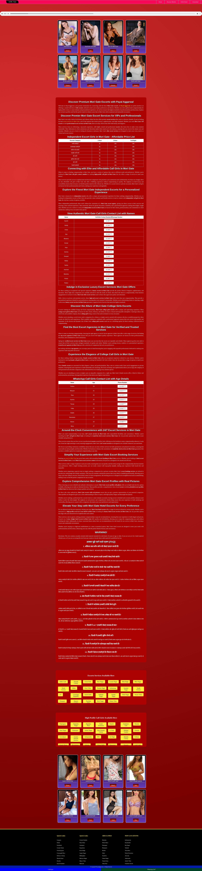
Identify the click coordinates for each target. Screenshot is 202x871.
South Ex (104, 855)
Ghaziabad (195, 2)
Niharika (113, 85)
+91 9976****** (108, 243)
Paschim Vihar (88, 702)
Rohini (103, 850)
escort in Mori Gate (70, 458)
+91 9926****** (108, 247)
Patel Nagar (63, 730)
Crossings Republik (76, 695)
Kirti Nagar (100, 701)
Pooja (113, 50)
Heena (67, 785)
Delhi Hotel (184, 2)
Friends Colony (76, 682)
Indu (136, 785)
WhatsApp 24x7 (151, 869)
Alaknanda (127, 858)
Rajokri (112, 724)
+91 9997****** (108, 221)
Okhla (74, 688)
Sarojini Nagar (126, 689)
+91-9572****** (122, 426)
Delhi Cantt (63, 681)
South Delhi (88, 694)
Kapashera (82, 848)
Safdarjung (113, 688)
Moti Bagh (125, 681)
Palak (90, 820)
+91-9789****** (122, 386)
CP (60, 694)
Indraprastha (88, 737)
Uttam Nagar (105, 858)
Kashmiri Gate (126, 724)
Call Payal (50, 869)
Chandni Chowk (129, 863)
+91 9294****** (108, 234)
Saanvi (90, 85)
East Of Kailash (60, 863)
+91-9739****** (122, 417)
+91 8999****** (108, 229)
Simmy (68, 50)
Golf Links (138, 745)
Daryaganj (113, 745)
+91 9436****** (108, 283)
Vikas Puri (104, 863)
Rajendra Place (88, 724)
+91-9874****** (122, 399)
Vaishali (127, 848)
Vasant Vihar (138, 694)
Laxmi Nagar (113, 681)
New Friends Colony (101, 731)
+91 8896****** (108, 256)
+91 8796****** (108, 260)
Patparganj (63, 724)
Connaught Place (61, 853)
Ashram (87, 745)
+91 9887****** (108, 278)
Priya (67, 820)
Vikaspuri (62, 701)
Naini (90, 785)
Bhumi (113, 785)
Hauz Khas (82, 842)
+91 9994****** (108, 265)
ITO (98, 737)
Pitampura (104, 848)
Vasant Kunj (105, 861)
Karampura (75, 745)
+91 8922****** (108, 274)
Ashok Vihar (128, 861)
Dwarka (59, 861)
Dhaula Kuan (60, 858)
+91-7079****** (122, 395)
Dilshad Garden (126, 731)
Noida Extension (129, 853)
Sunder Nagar (113, 695)
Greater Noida (60, 848)
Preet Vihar (88, 688)
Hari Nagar (100, 681)
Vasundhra (127, 850)
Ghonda (137, 730)
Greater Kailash (83, 840)
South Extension (101, 724)
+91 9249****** (108, 252)
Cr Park (112, 730)
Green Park (88, 681)
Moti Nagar (138, 681)
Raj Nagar (127, 845)
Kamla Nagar (63, 745)
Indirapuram (128, 840)
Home (160, 2)
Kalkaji (137, 737)
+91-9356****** (122, 421)
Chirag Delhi (101, 745)
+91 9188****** (108, 269)
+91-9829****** (122, 404)
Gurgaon (59, 840)
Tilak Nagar (125, 694)
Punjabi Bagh (101, 688)
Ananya (68, 85)
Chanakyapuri (60, 850)
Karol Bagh (82, 850)
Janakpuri (82, 845)
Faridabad (59, 845)
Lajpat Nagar (83, 853)
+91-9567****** (122, 408)
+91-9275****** (122, 412)
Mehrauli (82, 863)
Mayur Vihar (83, 861)
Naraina (137, 724)
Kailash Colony (126, 737)
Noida (58, 842)
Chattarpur (75, 730)
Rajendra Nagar (76, 724)
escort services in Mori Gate (71, 121)
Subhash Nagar (101, 695)
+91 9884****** (108, 225)
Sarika (135, 50)
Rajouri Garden (76, 702)
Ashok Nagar (88, 730)
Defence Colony (61, 855)
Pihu (136, 820)
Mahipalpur (82, 855)
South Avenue (138, 689)
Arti (90, 50)
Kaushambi (128, 842)
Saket (103, 853)
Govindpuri (63, 737)
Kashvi (136, 85)
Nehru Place (105, 842)
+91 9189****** (108, 238)
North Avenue (63, 689)
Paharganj (104, 845)
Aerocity (127, 855)
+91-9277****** (122, 390)
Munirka (104, 840)
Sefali (113, 820)
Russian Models (171, 2)
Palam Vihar (113, 701)
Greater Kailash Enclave (76, 738)
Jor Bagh (112, 737)
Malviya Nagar (83, 858)
